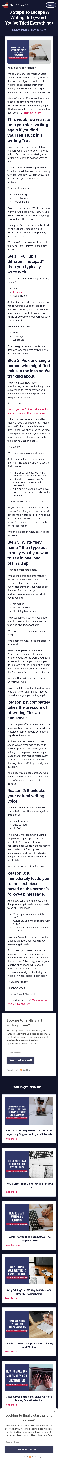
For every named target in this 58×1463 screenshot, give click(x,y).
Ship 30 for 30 (32, 112)
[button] (51, 5)
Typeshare (19, 292)
